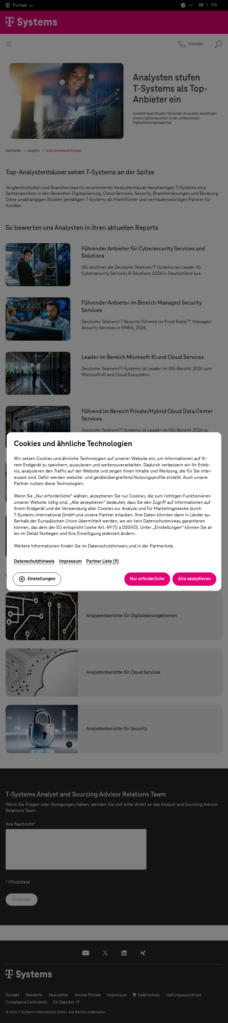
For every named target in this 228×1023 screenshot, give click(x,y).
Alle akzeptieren (194, 579)
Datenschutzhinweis (34, 561)
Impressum (70, 561)
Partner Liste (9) (102, 561)
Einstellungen (41, 579)
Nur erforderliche (147, 579)
